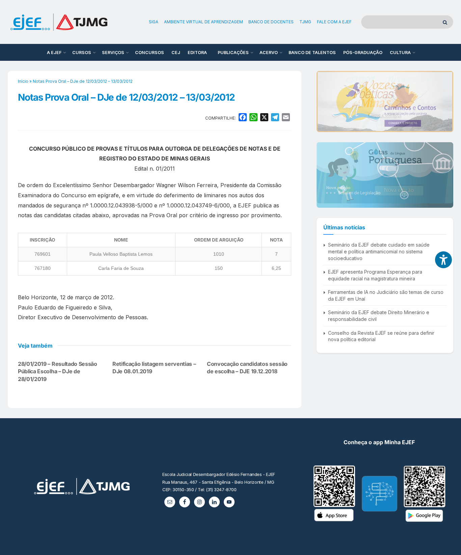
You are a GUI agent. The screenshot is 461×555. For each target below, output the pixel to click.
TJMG (305, 21)
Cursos (81, 52)
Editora (197, 52)
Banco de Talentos (312, 52)
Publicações (233, 52)
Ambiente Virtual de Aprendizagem (203, 21)
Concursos (149, 52)
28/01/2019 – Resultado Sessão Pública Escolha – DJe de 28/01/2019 (57, 371)
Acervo (269, 52)
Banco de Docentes (271, 21)
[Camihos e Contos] (385, 101)
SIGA (153, 21)
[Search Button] (446, 22)
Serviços (113, 52)
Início (23, 81)
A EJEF (54, 52)
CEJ (175, 52)
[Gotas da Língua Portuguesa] (385, 172)
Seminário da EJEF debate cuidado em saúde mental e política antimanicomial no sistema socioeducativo (379, 251)
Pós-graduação (362, 52)
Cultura (400, 52)
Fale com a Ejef (334, 21)
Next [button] (445, 101)
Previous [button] (324, 101)
